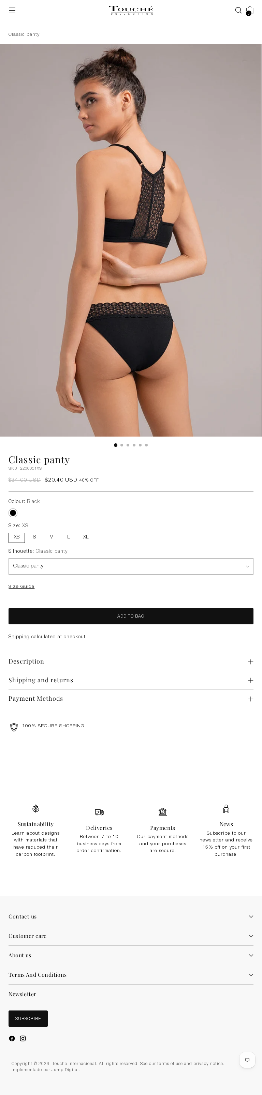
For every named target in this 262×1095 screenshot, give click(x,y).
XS (16, 537)
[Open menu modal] (12, 10)
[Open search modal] (235, 10)
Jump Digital (65, 1070)
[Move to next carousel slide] (251, 766)
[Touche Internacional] (131, 10)
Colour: (24, 502)
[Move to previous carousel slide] (235, 767)
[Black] (13, 512)
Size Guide (21, 586)
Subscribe (28, 1019)
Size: (18, 526)
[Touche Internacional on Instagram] (23, 1039)
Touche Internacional (74, 1064)
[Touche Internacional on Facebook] (13, 1039)
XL (85, 537)
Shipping (19, 637)
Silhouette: (38, 551)
